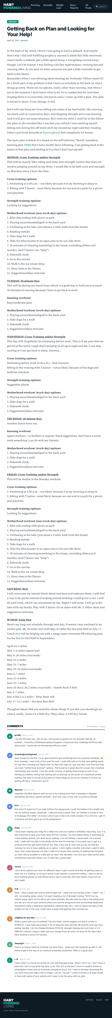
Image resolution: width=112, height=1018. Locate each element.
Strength (47, 5)
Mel (17, 633)
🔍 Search (101, 6)
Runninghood (51, 132)
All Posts (88, 6)
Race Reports (74, 6)
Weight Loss (59, 6)
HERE (27, 145)
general (24, 40)
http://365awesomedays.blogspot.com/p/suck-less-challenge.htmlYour (63, 742)
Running (35, 5)
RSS (106, 1000)
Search (99, 1000)
